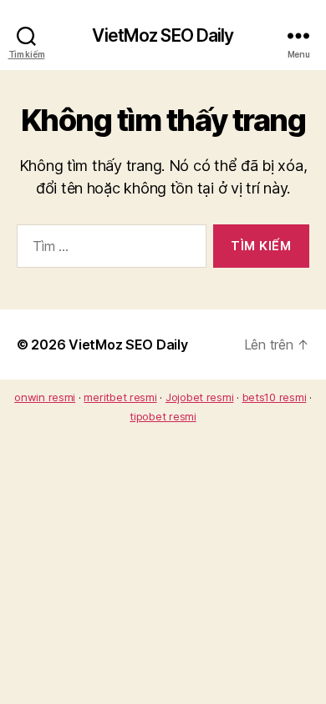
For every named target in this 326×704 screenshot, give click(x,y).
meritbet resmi (120, 397)
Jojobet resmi (200, 397)
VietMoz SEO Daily (162, 35)
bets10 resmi (274, 397)
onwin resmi (44, 397)
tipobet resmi (163, 416)
